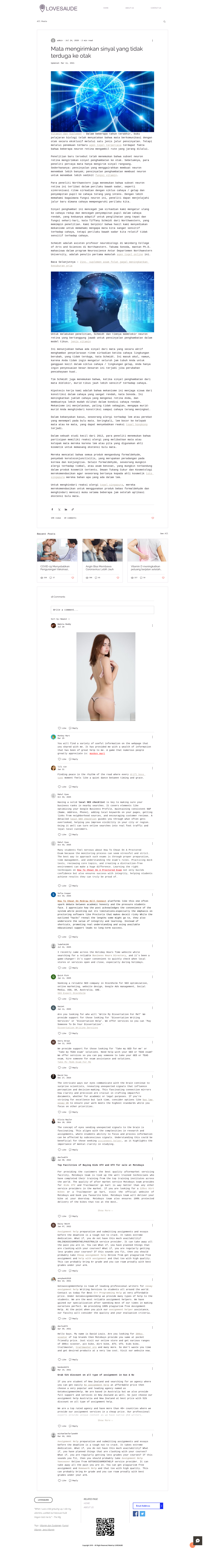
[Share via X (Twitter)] (59, 509)
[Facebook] (135, 1513)
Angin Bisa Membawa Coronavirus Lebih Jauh (100, 568)
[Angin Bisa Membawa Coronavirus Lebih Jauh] (102, 550)
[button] (164, 21)
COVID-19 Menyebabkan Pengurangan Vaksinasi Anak (55, 568)
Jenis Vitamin (48, 1529)
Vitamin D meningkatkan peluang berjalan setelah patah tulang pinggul (145, 568)
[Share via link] (72, 509)
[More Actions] (152, 625)
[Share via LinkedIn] (66, 509)
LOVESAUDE (61, 9)
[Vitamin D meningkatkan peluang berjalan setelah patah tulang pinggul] (148, 550)
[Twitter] (142, 1513)
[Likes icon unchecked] (59, 728)
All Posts (42, 21)
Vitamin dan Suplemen (50, 1525)
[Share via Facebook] (52, 509)
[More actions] (152, 40)
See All (164, 533)
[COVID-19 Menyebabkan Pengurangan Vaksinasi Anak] (57, 550)
